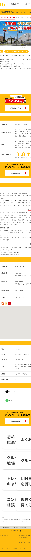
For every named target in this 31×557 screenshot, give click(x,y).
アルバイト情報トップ (4, 535)
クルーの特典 (21, 540)
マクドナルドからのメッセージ (14, 4)
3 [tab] (22, 47)
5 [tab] (27, 47)
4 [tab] (24, 47)
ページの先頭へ (15, 530)
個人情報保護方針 (15, 548)
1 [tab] (18, 47)
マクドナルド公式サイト (5, 548)
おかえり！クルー (7, 17)
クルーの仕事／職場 (25, 4)
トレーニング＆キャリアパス (24, 542)
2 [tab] (20, 47)
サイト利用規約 (23, 548)
